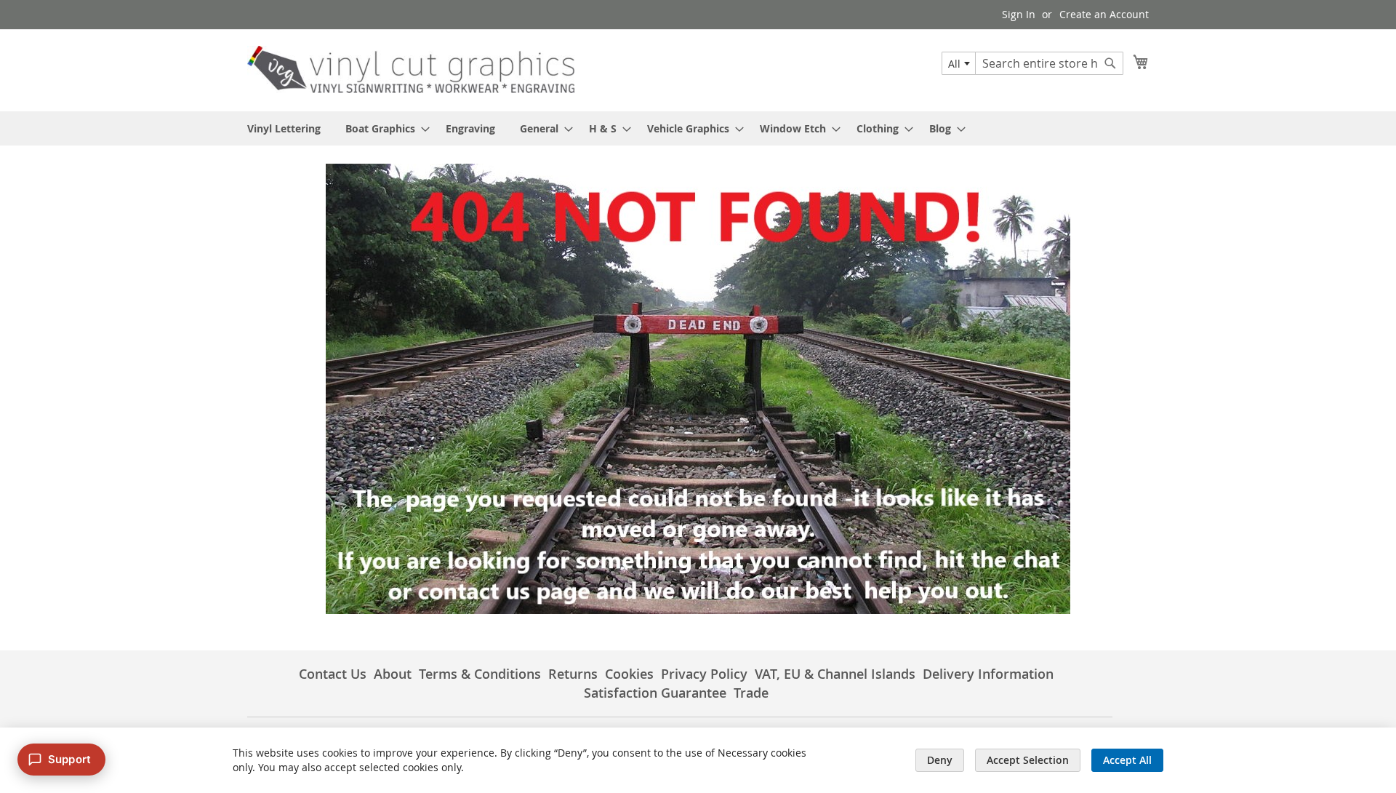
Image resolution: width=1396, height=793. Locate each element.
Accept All (1127, 760)
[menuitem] (283, 128)
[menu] (698, 128)
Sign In (1018, 14)
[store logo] (410, 69)
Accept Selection (1028, 760)
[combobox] (958, 63)
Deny (939, 760)
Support (69, 759)
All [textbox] (954, 64)
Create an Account (1104, 14)
